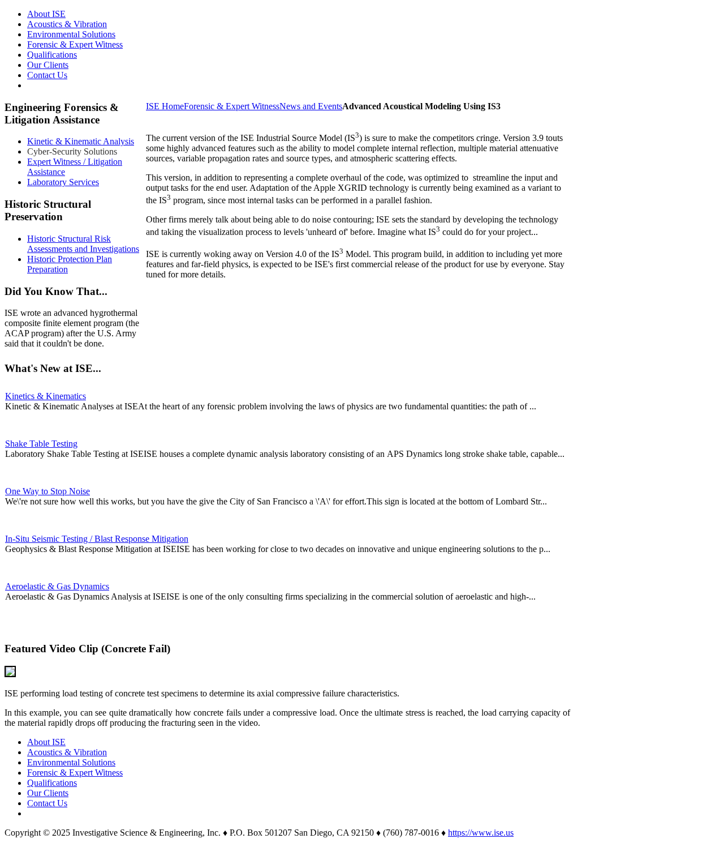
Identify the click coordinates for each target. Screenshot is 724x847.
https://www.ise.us (481, 832)
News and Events (310, 106)
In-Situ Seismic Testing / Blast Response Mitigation (96, 539)
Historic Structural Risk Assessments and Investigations (83, 244)
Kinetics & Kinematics (45, 396)
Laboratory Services (63, 182)
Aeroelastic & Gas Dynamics (57, 586)
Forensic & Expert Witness (231, 106)
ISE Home (165, 106)
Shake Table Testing (41, 443)
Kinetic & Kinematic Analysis (80, 141)
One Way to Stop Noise (47, 491)
